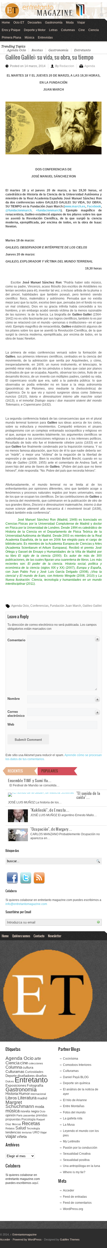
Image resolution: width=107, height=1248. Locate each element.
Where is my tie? (74, 1172)
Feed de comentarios (77, 1202)
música (12, 1110)
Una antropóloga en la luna (81, 1166)
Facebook (12, 878)
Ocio (42, 1111)
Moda (70, 22)
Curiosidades (34, 1072)
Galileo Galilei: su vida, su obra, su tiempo (49, 57)
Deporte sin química (76, 1083)
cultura (28, 1067)
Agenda (89, 66)
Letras (53, 30)
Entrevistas (45, 37)
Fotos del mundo (74, 1112)
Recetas (37, 50)
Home (6, 22)
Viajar (81, 22)
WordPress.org (73, 1209)
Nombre (13, 699)
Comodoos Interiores (77, 1065)
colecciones (36, 1063)
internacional (38, 1093)
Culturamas (14, 1071)
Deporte (11, 1076)
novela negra (29, 1111)
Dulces (9, 1081)
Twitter (26, 878)
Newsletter (54, 935)
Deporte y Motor (35, 30)
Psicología (28, 1119)
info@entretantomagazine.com (26, 904)
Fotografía (35, 1085)
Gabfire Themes (70, 1239)
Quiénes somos (21, 935)
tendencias (13, 1132)
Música (29, 37)
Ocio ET (18, 22)
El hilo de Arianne (75, 1100)
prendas (41, 1115)
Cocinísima (70, 1058)
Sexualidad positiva (76, 1160)
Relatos (10, 1128)
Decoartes (35, 22)
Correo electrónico (15, 714)
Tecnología (33, 1128)
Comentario (15, 639)
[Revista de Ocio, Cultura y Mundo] (53, 10)
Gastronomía (53, 22)
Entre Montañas (73, 1106)
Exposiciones (15, 1085)
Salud (20, 1128)
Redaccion (66, 66)
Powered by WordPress (27, 1239)
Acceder (68, 1190)
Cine (81, 30)
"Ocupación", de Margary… (51, 829)
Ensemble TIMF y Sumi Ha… (30, 780)
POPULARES (49, 770)
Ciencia (93, 30)
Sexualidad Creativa (77, 1153)
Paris (19, 1115)
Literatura (27, 1097)
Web (10, 724)
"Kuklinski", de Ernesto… (50, 810)
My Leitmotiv (71, 1141)
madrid (42, 1098)
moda (39, 1106)
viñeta (22, 1136)
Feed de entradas (75, 1196)
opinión (10, 1115)
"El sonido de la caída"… (88, 795)
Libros (11, 1097)
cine (24, 1062)
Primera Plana (11, 37)
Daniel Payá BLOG (76, 1077)
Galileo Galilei (92, 605)
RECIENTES (15, 770)
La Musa (69, 1124)
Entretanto (82, 50)
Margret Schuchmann (19, 1104)
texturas (27, 1132)
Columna (13, 1067)
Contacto (39, 935)
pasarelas (29, 1115)
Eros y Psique (11, 30)
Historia (11, 1093)
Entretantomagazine (23, 1234)
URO (36, 1132)
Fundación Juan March (65, 605)
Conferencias (39, 605)
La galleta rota (72, 1118)
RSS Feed (39, 878)
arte (37, 1058)
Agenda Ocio (16, 50)
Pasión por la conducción (80, 1147)
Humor (24, 1093)
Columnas (68, 30)
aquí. (35, 1183)
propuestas (13, 1119)
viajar (10, 1136)
